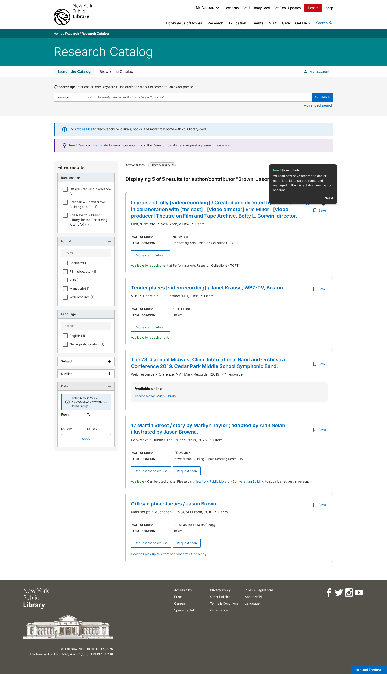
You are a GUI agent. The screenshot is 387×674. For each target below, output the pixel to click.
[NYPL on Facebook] (328, 593)
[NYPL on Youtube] (359, 593)
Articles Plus (83, 129)
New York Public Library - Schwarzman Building (229, 481)
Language (252, 603)
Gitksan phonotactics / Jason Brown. (174, 504)
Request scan (187, 471)
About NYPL (254, 597)
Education (237, 23)
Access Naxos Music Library (155, 396)
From (65, 414)
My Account (205, 7)
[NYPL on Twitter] (338, 593)
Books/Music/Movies (184, 23)
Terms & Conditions (224, 603)
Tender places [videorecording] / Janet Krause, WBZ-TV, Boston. (207, 288)
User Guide (100, 145)
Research (216, 23)
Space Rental (184, 610)
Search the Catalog (74, 71)
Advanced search (318, 105)
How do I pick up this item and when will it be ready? (169, 554)
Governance (219, 610)
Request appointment (150, 255)
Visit (273, 23)
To (88, 414)
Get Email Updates (287, 8)
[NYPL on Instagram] (348, 593)
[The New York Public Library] (73, 14)
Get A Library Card (256, 8)
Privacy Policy (220, 590)
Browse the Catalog (116, 71)
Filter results (71, 167)
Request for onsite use (151, 471)
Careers (180, 603)
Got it (329, 198)
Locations (231, 8)
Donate (313, 8)
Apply (86, 439)
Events (258, 23)
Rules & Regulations (259, 590)
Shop (329, 8)
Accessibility (183, 590)
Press (178, 597)
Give (286, 23)
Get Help (302, 23)
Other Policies (220, 597)
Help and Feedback (369, 670)
